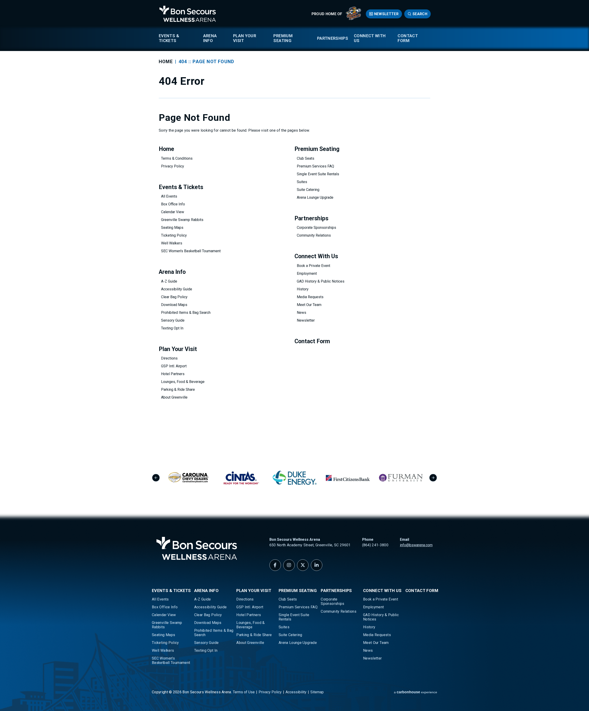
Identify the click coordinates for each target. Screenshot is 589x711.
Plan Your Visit (244, 38)
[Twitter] (303, 565)
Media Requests (310, 297)
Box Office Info (173, 204)
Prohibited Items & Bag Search (186, 312)
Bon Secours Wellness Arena (187, 14)
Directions (169, 358)
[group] (188, 477)
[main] (294, 223)
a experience (415, 692)
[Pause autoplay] (431, 450)
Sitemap (317, 692)
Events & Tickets (169, 38)
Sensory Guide (173, 320)
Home (166, 61)
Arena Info (210, 38)
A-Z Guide (169, 281)
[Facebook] (275, 565)
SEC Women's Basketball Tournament (191, 251)
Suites (302, 182)
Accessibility (296, 692)
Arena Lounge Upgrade (315, 197)
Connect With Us (370, 38)
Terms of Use (244, 692)
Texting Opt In (172, 328)
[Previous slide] (156, 478)
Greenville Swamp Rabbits (182, 220)
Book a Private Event (313, 265)
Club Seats (305, 158)
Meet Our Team (309, 305)
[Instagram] (289, 565)
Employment (307, 273)
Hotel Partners (173, 374)
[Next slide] (433, 478)
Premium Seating (283, 38)
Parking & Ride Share (178, 389)
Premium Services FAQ (315, 166)
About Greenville (174, 397)
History (303, 289)
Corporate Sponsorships (316, 227)
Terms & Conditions (177, 158)
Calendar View (172, 212)
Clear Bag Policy (174, 297)
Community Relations (314, 235)
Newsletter (386, 14)
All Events (169, 196)
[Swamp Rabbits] (353, 19)
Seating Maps (172, 227)
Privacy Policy (172, 166)
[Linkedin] (316, 565)
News (301, 312)
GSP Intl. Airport (174, 366)
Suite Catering (308, 189)
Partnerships (332, 38)
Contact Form (408, 38)
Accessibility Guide (176, 289)
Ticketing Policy (174, 235)
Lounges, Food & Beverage (183, 382)
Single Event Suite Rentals (318, 174)
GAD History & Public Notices (320, 281)
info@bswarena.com (416, 545)
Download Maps (174, 305)
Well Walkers (171, 243)
